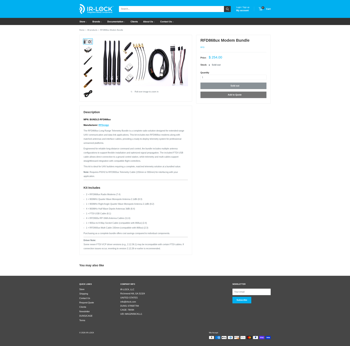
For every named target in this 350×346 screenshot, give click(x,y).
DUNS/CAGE (86, 316)
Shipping (83, 294)
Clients (82, 307)
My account (242, 10)
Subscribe (242, 300)
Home (81, 30)
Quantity (204, 72)
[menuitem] (83, 21)
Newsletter (84, 311)
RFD (202, 47)
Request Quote (86, 302)
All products (92, 30)
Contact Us (84, 298)
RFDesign (104, 125)
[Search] (227, 9)
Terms (82, 320)
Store (81, 289)
